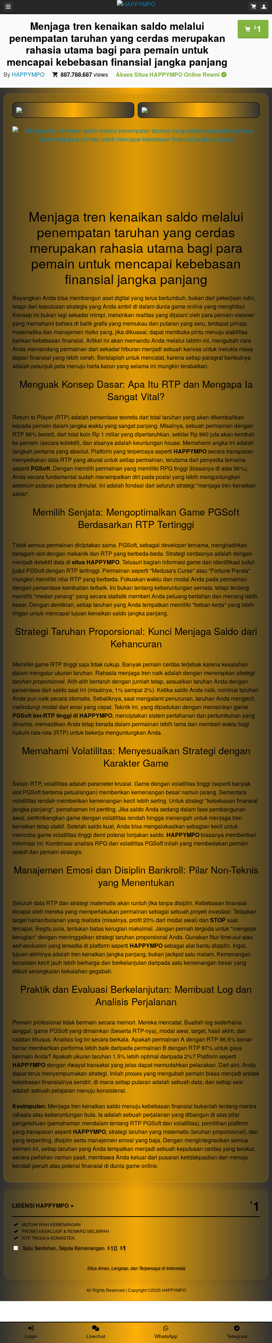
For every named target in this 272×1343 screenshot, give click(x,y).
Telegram (237, 1336)
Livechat (95, 1336)
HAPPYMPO (28, 74)
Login (31, 1336)
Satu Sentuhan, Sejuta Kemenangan (74, 1248)
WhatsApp (165, 1336)
